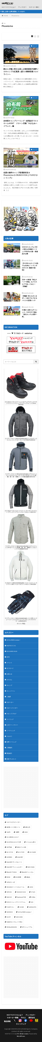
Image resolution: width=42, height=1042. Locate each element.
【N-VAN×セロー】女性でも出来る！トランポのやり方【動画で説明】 (30, 266)
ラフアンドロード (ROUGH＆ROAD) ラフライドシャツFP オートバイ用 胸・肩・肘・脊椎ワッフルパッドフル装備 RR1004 (21, 547)
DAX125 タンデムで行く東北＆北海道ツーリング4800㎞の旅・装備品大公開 (30, 250)
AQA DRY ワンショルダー (14, 867)
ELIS (32, 902)
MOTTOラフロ (11, 645)
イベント (9, 662)
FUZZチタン (10, 907)
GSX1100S (19, 917)
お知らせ (9, 674)
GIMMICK (10, 912)
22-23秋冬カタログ (13, 837)
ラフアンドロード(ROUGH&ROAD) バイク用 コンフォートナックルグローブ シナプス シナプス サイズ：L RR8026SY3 (21, 619)
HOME (6, 16)
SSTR (8, 657)
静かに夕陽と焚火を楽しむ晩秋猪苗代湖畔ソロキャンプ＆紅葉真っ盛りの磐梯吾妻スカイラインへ (21, 71)
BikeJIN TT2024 (11, 872)
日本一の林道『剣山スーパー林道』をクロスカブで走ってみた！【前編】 (29, 283)
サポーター (10, 702)
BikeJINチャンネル (27, 872)
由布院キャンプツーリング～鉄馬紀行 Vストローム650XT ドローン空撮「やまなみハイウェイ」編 (21, 123)
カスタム (9, 679)
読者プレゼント (11, 759)
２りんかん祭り (31, 842)
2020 (26, 832)
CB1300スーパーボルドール (15, 887)
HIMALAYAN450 (12, 927)
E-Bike (33, 897)
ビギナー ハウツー (12, 725)
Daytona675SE (21, 897)
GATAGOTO (32, 907)
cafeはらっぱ (11, 882)
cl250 (31, 887)
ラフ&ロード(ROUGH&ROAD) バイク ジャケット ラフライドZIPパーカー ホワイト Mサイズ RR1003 (21, 583)
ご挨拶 (9, 696)
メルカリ (9, 736)
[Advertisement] (21, 787)
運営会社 (31, 1018)
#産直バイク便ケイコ (13, 827)
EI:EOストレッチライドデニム (16, 902)
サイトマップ (21, 1024)
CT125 (33, 892)
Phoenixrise (15, 16)
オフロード (10, 668)
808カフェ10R (21, 847)
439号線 (9, 847)
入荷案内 (9, 747)
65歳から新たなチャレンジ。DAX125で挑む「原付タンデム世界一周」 (29, 313)
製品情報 (7, 1021)
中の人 (23, 1018)
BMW (8, 877)
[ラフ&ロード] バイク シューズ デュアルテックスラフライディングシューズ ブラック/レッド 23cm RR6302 (21, 403)
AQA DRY (20, 857)
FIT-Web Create (22, 1034)
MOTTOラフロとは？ (9, 7)
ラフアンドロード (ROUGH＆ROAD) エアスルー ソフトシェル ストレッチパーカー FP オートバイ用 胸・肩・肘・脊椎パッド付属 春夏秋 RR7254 (21, 475)
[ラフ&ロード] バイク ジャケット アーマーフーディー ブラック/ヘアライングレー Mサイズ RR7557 (21, 511)
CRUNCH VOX (21, 892)
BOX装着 (18, 877)
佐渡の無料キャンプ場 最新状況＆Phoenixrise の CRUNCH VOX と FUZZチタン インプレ (21, 175)
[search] (36, 361)
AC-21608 (32, 852)
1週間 (17, 832)
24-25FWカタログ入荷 (14, 842)
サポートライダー (12, 708)
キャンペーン (11, 691)
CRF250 (9, 892)
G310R (21, 907)
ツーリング (10, 719)
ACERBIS (9, 857)
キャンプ (35, 46)
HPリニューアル (27, 927)
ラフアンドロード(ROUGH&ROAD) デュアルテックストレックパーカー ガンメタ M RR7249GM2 (21, 439)
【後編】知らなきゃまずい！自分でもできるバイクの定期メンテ (29, 298)
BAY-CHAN (31, 867)
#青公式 (27, 827)
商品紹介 (9, 753)
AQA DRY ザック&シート (14, 862)
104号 (8, 832)
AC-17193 (21, 852)
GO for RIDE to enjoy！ (14, 640)
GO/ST (9, 917)
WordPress (21, 1036)
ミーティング (11, 730)
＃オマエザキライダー (14, 822)
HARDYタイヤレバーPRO (14, 922)
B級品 (28, 877)
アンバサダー (22, 7)
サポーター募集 (34, 7)
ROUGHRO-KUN (12, 651)
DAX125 (9, 897)
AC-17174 (10, 852)
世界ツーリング (11, 742)
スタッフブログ (11, 713)
